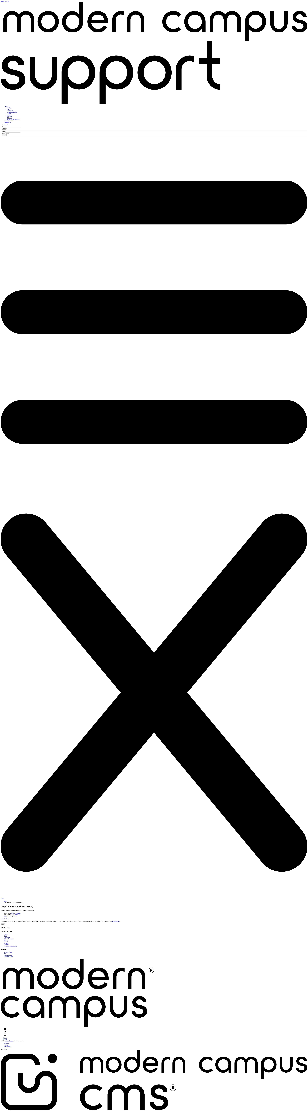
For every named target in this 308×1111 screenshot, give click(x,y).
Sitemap (6, 1045)
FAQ (12, 913)
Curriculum (10, 110)
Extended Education (12, 112)
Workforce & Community (13, 119)
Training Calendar (8, 120)
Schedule (9, 118)
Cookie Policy (116, 921)
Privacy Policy (7, 1046)
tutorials (18, 913)
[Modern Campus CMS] (154, 1109)
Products (6, 106)
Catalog (9, 107)
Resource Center (8, 952)
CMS (8, 109)
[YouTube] (5, 1035)
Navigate (9, 116)
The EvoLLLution (8, 956)
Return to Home (5, 918)
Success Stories (8, 955)
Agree (2, 924)
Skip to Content (5, 1)
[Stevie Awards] (154, 1038)
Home (2, 898)
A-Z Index (6, 1043)
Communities (7, 122)
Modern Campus (9, 1041)
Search (3, 127)
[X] (5, 1030)
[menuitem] (155, 113)
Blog (5, 953)
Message (9, 115)
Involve (9, 113)
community (17, 914)
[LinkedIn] (5, 1032)
